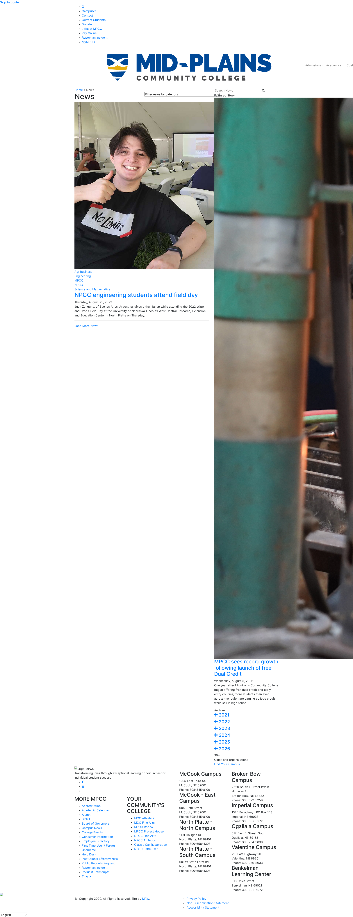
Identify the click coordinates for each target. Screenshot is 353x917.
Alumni (86, 814)
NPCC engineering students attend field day (136, 294)
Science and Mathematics (92, 289)
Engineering (82, 276)
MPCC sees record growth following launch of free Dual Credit (246, 667)
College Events (92, 832)
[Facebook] (82, 782)
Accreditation (91, 806)
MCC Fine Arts (144, 822)
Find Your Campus (227, 764)
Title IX (86, 876)
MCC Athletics (144, 818)
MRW (145, 898)
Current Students (94, 20)
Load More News (86, 326)
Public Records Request (98, 863)
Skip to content (11, 2)
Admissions (313, 65)
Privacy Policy (196, 898)
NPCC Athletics (145, 840)
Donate (87, 24)
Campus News (92, 828)
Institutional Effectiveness (100, 859)
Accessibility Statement (203, 907)
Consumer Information (97, 837)
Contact (87, 15)
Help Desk (89, 854)
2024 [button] (224, 735)
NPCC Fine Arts (145, 836)
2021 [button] (223, 715)
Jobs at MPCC (92, 29)
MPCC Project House (149, 831)
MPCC (78, 280)
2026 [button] (224, 748)
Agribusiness (83, 271)
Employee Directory (96, 841)
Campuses (89, 11)
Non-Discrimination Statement (208, 903)
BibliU (86, 819)
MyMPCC (88, 42)
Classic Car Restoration (150, 844)
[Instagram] (83, 786)
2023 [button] (224, 728)
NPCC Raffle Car (146, 849)
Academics (333, 65)
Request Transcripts (95, 872)
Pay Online (89, 33)
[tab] (246, 715)
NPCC (78, 285)
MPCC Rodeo (143, 827)
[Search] (83, 6)
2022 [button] (224, 721)
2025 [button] (224, 742)
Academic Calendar (95, 810)
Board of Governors (95, 823)
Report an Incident (95, 37)
